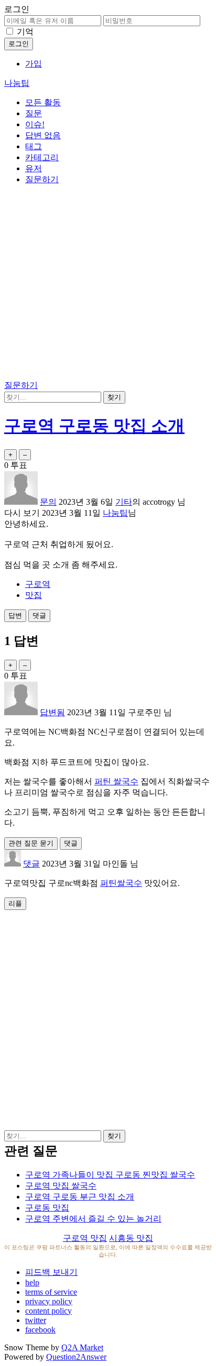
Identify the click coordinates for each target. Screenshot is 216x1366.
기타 (123, 501)
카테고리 (42, 157)
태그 (33, 146)
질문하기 (42, 179)
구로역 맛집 (85, 1238)
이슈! (35, 124)
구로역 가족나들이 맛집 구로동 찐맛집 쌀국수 (110, 1174)
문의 (48, 501)
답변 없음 (43, 135)
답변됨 (52, 712)
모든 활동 (43, 102)
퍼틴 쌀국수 (116, 781)
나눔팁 (16, 83)
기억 (25, 31)
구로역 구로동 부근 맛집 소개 (79, 1196)
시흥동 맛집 (131, 1238)
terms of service (51, 1291)
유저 (33, 168)
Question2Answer (76, 1356)
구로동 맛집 (47, 1207)
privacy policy (48, 1301)
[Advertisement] (108, 284)
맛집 (33, 595)
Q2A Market (82, 1347)
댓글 (31, 863)
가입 (33, 63)
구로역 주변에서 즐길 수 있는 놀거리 (93, 1218)
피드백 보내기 (51, 1272)
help (32, 1282)
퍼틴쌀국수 (121, 883)
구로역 (37, 584)
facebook (40, 1329)
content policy (48, 1310)
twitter (35, 1320)
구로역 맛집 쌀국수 (60, 1185)
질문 (33, 113)
